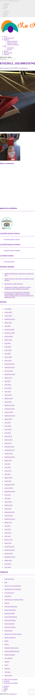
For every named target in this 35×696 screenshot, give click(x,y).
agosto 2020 (8, 340)
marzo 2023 (8, 312)
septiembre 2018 (9, 415)
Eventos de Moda (9, 613)
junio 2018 (7, 426)
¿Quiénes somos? (9, 38)
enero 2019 (8, 402)
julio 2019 (7, 381)
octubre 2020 (8, 336)
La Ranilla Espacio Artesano (10, 244)
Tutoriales (7, 672)
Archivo (9, 49)
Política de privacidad (10, 679)
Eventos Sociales (9, 624)
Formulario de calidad (11, 683)
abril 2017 (7, 474)
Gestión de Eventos (13, 44)
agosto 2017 (8, 460)
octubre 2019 (8, 371)
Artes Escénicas (9, 579)
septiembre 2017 (9, 457)
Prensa (6, 644)
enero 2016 (8, 508)
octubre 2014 (8, 553)
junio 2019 (7, 384)
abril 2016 (7, 498)
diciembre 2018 (9, 405)
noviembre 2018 (9, 409)
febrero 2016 (8, 505)
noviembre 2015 (9, 512)
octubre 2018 (8, 412)
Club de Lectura (9, 593)
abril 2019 (7, 391)
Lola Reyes (5, 68)
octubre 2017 (8, 453)
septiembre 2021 (9, 319)
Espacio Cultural (12, 43)
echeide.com (13, 694)
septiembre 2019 (9, 374)
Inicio (5, 36)
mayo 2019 (7, 388)
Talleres (6, 661)
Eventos (6, 603)
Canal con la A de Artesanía (12, 586)
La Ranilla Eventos (6, 256)
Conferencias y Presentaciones (13, 599)
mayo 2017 (7, 471)
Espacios (6, 39)
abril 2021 (7, 326)
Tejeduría (7, 668)
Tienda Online (8, 52)
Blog (5, 46)
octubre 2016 (8, 488)
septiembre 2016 (9, 491)
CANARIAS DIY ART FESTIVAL (12, 589)
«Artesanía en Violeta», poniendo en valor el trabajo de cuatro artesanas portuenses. (17, 288)
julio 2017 (7, 464)
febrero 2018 (8, 440)
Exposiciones (8, 630)
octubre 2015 (8, 515)
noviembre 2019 (9, 367)
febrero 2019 (8, 398)
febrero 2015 (8, 539)
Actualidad (10, 48)
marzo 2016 (8, 502)
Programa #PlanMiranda (11, 651)
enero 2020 (8, 360)
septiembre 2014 (9, 557)
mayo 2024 (7, 309)
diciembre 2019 (9, 364)
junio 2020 (7, 347)
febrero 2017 (8, 477)
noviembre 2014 (9, 550)
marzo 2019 (8, 395)
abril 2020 (7, 353)
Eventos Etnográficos (10, 617)
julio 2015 (7, 526)
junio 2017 (7, 467)
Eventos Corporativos (10, 606)
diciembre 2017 (9, 446)
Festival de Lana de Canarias (13, 634)
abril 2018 (7, 433)
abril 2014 (7, 567)
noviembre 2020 (9, 333)
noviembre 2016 (9, 484)
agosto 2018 (8, 419)
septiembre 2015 (9, 519)
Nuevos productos (9, 637)
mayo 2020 (7, 350)
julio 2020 (7, 343)
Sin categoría (8, 658)
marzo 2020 (8, 357)
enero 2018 (8, 443)
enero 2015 (8, 543)
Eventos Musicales (10, 620)
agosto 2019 (8, 378)
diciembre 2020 (9, 329)
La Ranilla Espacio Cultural (10, 233)
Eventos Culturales (10, 610)
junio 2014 (7, 564)
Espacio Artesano (12, 41)
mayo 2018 (7, 429)
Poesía (6, 641)
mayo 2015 (7, 533)
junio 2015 (7, 529)
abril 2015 (7, 536)
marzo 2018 (8, 436)
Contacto (6, 54)
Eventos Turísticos (9, 627)
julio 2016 (7, 495)
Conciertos (7, 596)
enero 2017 (8, 481)
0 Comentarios (23, 68)
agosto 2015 (8, 522)
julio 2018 (7, 422)
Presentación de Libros (11, 648)
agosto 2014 (8, 560)
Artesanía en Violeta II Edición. (13, 284)
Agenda (6, 51)
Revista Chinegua (9, 655)
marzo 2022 (8, 316)
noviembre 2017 (9, 450)
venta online (8, 675)
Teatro (6, 665)
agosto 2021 (8, 322)
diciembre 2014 (9, 546)
